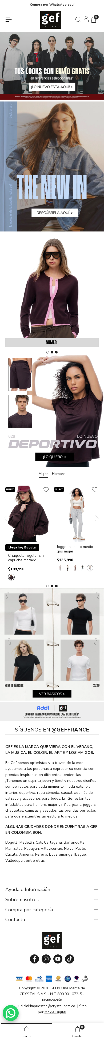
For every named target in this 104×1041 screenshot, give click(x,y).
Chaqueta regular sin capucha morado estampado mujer (26, 558)
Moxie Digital (55, 1012)
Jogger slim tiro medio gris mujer (75, 549)
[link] (52, 711)
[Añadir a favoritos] (46, 489)
